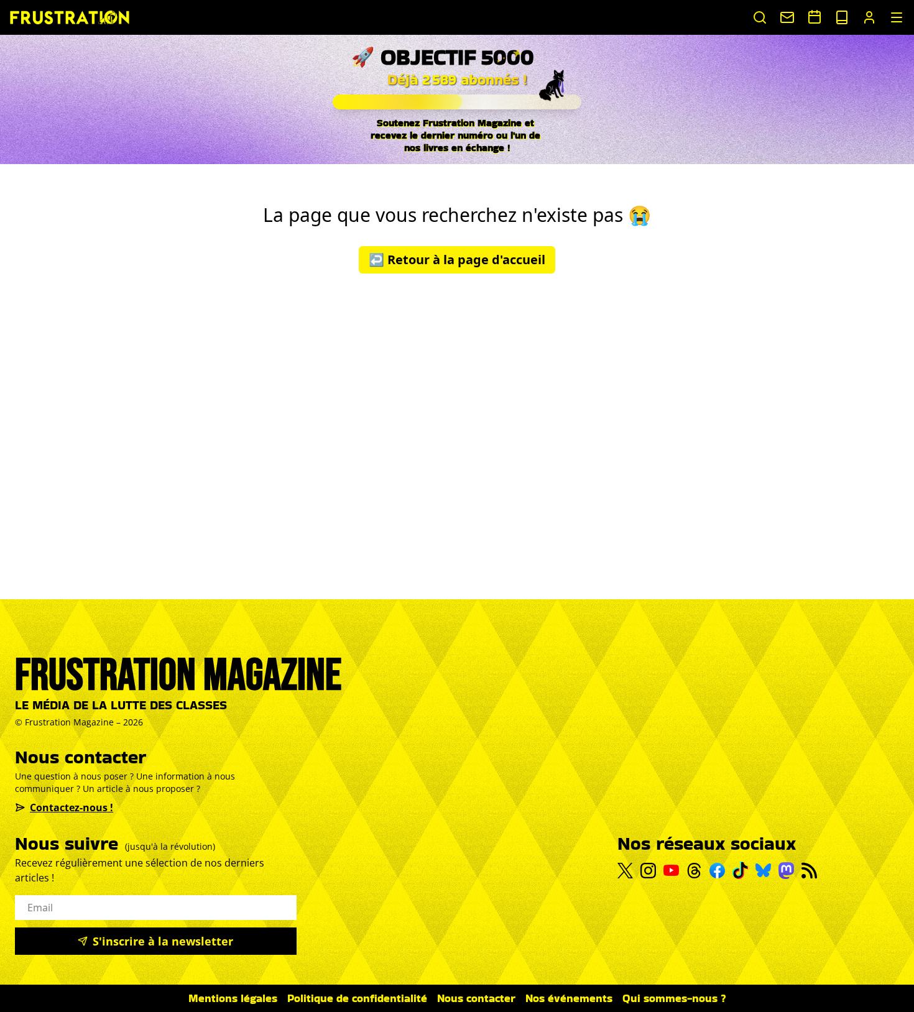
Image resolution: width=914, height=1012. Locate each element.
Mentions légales (232, 998)
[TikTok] (740, 870)
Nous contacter (476, 998)
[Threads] (694, 870)
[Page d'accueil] (69, 17)
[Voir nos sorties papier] (841, 17)
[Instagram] (648, 870)
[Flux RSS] (809, 871)
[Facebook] (717, 870)
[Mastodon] (786, 870)
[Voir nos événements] (814, 16)
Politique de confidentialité (357, 998)
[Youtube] (671, 870)
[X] (625, 871)
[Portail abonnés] (869, 17)
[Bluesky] (763, 870)
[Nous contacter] (787, 17)
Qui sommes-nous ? (674, 998)
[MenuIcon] (896, 17)
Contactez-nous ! (71, 807)
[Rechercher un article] (759, 17)
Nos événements (568, 998)
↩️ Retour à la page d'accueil (457, 259)
